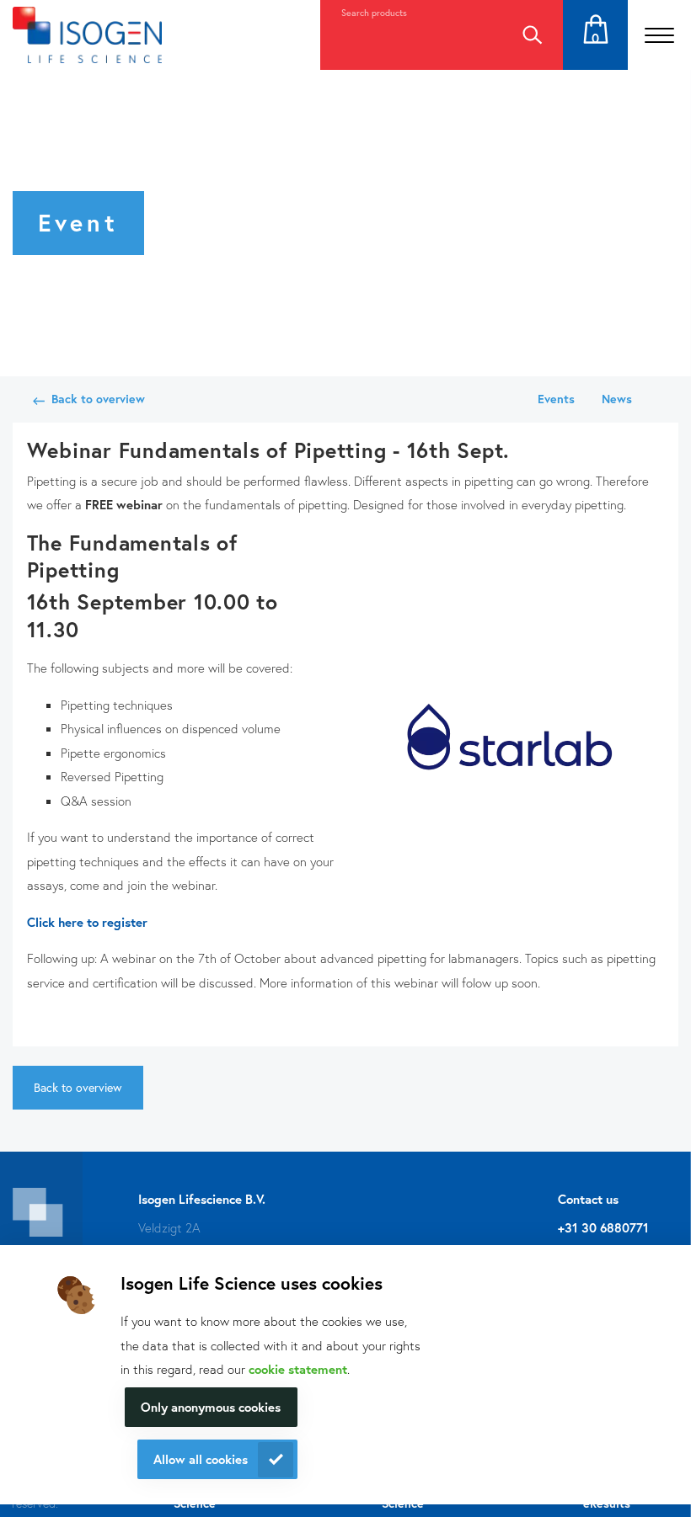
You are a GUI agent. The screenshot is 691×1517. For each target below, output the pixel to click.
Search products (374, 13)
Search (532, 35)
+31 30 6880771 (603, 1227)
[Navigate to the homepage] (87, 35)
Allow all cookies (200, 1458)
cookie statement (298, 1368)
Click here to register (87, 921)
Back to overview (98, 399)
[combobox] (410, 35)
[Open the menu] (659, 35)
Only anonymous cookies (211, 1406)
